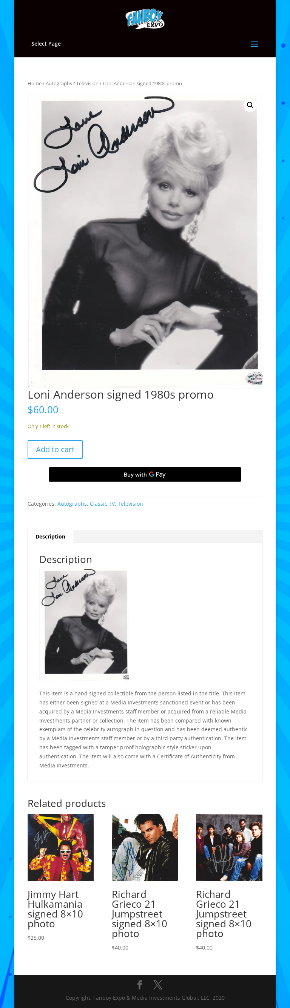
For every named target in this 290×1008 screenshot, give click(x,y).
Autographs (59, 83)
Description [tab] (50, 536)
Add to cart (55, 449)
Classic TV (102, 503)
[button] (250, 105)
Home (35, 83)
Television (87, 83)
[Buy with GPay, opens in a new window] (145, 474)
